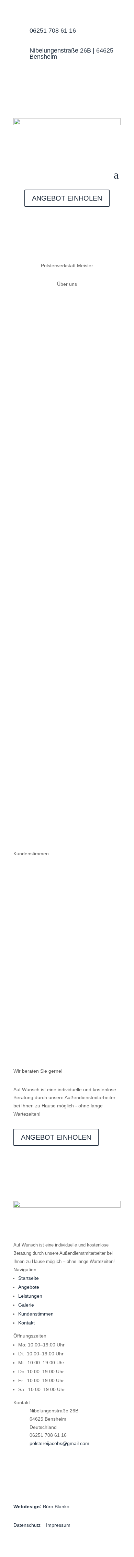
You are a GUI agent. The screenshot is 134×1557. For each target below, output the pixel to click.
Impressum (58, 1525)
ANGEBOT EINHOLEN (67, 198)
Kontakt (26, 1322)
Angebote (28, 1287)
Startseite (28, 1278)
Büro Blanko (41, 1506)
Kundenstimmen (36, 1314)
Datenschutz (27, 1525)
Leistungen (30, 1296)
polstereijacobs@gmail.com (59, 1443)
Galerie (26, 1305)
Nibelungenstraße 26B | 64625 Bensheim (71, 53)
